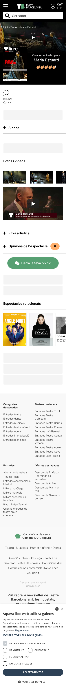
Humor (34, 547)
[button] (33, 635)
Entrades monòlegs (14, 439)
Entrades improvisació (16, 435)
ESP (59, 8)
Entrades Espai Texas (47, 455)
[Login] (53, 6)
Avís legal (36, 558)
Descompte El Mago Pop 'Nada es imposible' (46, 475)
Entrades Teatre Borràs (48, 422)
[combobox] (36, 15)
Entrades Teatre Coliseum (44, 417)
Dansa (57, 547)
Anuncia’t (33, 573)
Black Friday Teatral (15, 504)
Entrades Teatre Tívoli (47, 411)
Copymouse (33, 585)
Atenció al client (18, 558)
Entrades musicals (14, 422)
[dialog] (33, 646)
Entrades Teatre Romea (48, 427)
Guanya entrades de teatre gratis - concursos (15, 512)
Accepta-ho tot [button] (33, 672)
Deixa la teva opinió (36, 263)
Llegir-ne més (22, 630)
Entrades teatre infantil (16, 427)
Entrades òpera (12, 431)
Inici (5, 27)
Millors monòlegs (13, 488)
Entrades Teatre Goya (47, 451)
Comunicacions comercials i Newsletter (33, 568)
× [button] (61, 608)
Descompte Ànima (45, 483)
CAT (60, 4)
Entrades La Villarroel (47, 431)
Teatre (14, 27)
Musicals (22, 547)
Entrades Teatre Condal (48, 435)
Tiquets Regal (11, 476)
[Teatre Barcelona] (29, 6)
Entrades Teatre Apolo (48, 447)
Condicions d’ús (52, 563)
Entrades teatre (12, 414)
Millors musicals (12, 492)
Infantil (45, 547)
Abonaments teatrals (15, 472)
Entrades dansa (12, 418)
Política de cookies (28, 563)
